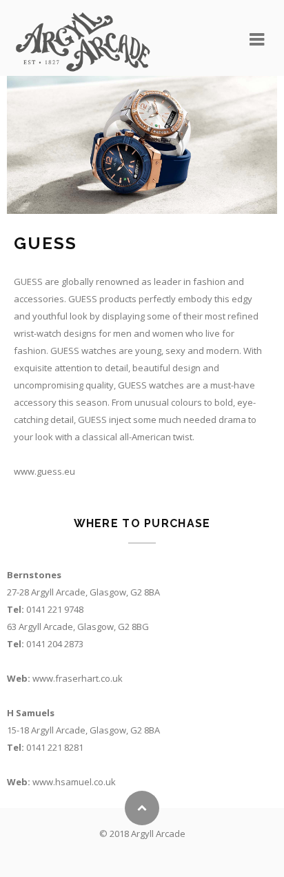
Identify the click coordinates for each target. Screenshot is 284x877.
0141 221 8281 (54, 747)
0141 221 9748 (54, 609)
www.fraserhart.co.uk (77, 678)
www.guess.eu (44, 471)
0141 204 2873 (54, 644)
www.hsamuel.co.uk (74, 782)
